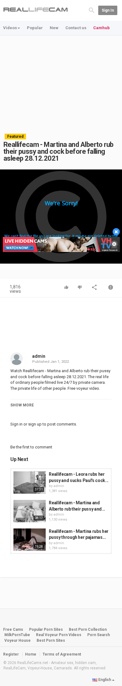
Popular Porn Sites (46, 629)
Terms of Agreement (62, 654)
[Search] (91, 9)
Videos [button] (10, 27)
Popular (35, 27)
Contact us (75, 27)
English (104, 680)
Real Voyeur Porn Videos (59, 635)
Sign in (108, 10)
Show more (22, 405)
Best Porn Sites (51, 640)
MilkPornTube (17, 635)
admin (38, 356)
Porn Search (98, 635)
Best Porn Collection (88, 629)
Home (30, 654)
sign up (35, 424)
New (54, 27)
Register (11, 654)
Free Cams (13, 629)
